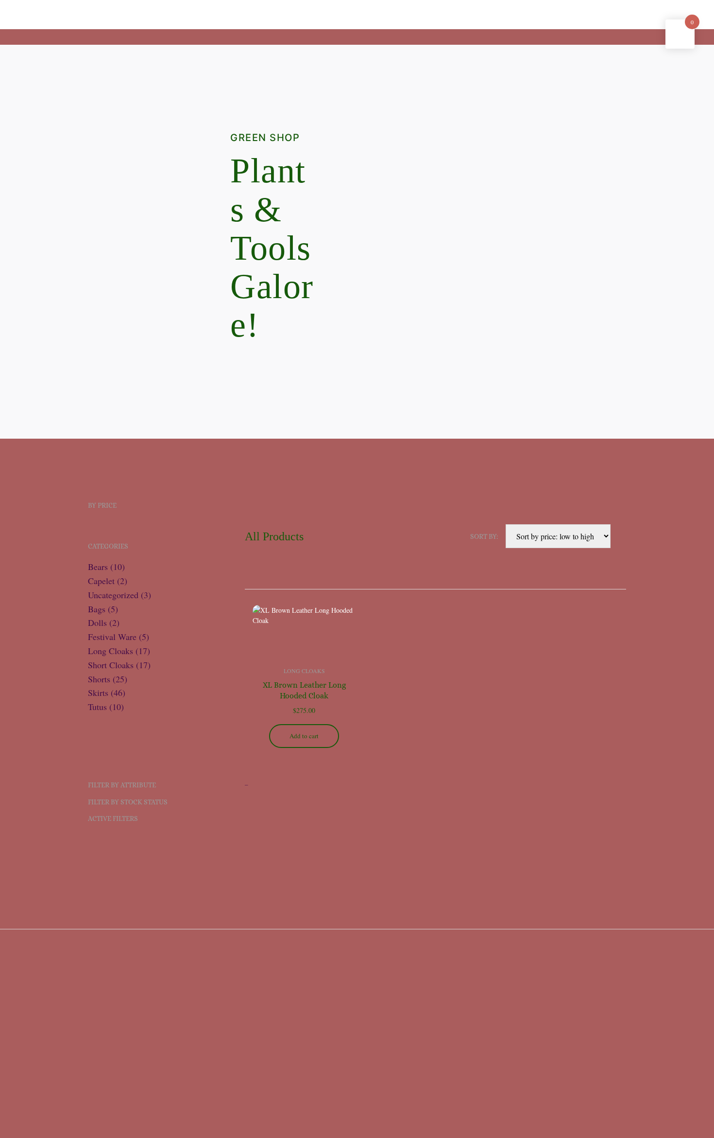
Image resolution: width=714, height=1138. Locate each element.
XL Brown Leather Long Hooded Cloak (304, 690)
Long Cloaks (304, 671)
